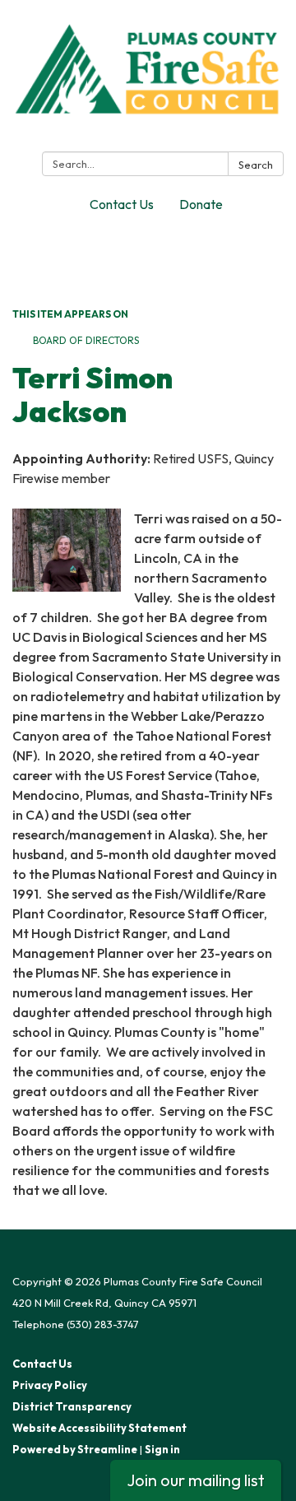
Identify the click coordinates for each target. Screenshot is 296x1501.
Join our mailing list (196, 1480)
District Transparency (72, 1406)
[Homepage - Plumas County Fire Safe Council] (148, 79)
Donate (201, 204)
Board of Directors (86, 340)
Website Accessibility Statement (99, 1427)
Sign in (162, 1449)
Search (255, 164)
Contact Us (122, 204)
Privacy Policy (49, 1385)
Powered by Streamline (74, 1449)
